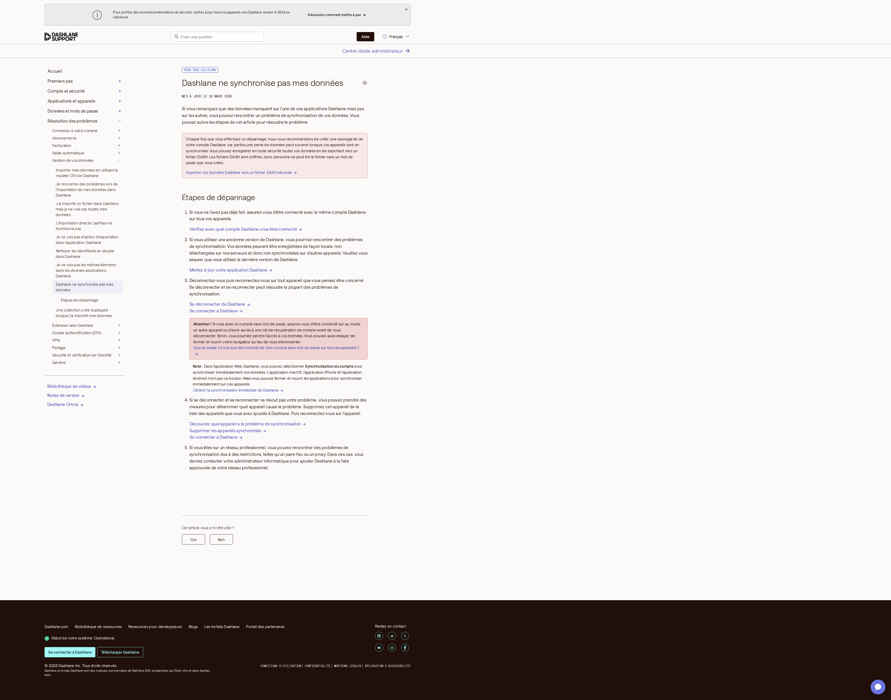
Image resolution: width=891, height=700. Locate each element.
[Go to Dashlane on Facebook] (405, 648)
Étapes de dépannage (79, 300)
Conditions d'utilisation (281, 666)
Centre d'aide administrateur (372, 51)
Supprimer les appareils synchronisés (225, 430)
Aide (365, 36)
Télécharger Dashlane (120, 652)
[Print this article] (365, 83)
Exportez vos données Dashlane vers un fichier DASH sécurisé (239, 172)
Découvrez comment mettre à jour (334, 15)
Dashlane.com (56, 626)
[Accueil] (61, 36)
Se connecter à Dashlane (214, 310)
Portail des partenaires (265, 626)
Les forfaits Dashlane (221, 626)
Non (221, 539)
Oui (193, 539)
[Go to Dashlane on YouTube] (379, 648)
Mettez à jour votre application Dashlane (228, 269)
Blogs (193, 626)
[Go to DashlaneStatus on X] (405, 636)
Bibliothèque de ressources (98, 626)
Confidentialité (317, 666)
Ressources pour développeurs (155, 626)
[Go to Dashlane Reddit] (392, 636)
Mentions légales (347, 666)
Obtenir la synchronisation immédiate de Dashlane (235, 390)
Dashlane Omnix (62, 404)
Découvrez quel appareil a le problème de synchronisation (245, 423)
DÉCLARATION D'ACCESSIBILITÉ (387, 666)
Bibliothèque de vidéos (69, 386)
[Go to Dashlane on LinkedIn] (379, 636)
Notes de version (63, 395)
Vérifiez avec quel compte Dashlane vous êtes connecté (243, 229)
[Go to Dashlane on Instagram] (392, 648)
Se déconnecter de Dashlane (217, 304)
